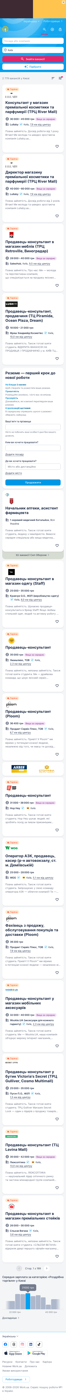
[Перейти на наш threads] (14, 1344)
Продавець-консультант (28, 647)
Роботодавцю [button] (14, 1379)
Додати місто (13, 473)
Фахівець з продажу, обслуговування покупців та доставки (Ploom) (31, 930)
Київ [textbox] (10, 50)
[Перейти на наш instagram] (22, 1344)
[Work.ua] (5, 29)
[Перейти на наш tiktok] (39, 1344)
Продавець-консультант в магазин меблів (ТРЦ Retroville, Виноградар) (29, 246)
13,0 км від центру (21, 1165)
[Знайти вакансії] (44, 30)
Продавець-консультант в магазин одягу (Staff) (29, 581)
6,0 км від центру (31, 599)
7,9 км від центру (40, 124)
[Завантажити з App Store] (13, 1353)
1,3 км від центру (20, 1097)
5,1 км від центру (43, 877)
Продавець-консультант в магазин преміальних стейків (32, 1215)
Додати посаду (14, 454)
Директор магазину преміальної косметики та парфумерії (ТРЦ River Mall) (31, 177)
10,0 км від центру (21, 336)
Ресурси (7, 1361)
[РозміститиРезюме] (52, 30)
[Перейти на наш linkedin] (31, 1344)
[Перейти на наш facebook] (5, 1344)
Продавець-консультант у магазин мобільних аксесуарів (29, 1003)
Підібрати (35, 66)
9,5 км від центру (39, 263)
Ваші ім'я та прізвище (18, 421)
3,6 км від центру (20, 1234)
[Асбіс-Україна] (19, 769)
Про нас (35, 1361)
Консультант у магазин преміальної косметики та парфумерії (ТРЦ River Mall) (31, 107)
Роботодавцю (51, 21)
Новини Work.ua (12, 1366)
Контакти (21, 1361)
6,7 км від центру (20, 732)
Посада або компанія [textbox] (17, 41)
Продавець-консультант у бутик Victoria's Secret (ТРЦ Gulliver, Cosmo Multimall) (31, 1076)
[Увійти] (60, 30)
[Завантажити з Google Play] (37, 1353)
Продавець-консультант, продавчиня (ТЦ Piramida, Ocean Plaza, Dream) (29, 316)
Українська (9, 1336)
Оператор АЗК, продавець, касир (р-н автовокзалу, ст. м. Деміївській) (30, 860)
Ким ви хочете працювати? (21, 442)
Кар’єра (47, 1361)
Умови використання (15, 1370)
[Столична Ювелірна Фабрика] (47, 769)
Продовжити (33, 482)
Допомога (31, 1366)
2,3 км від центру (20, 663)
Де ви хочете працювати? (20, 461)
